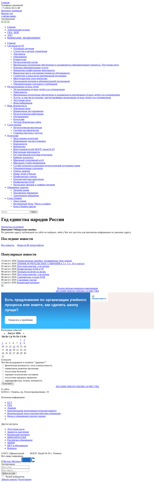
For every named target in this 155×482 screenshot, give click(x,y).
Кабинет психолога (23, 157)
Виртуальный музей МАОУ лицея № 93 (33, 149)
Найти (33, 212)
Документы (19, 54)
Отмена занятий (21, 171)
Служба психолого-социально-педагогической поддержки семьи (46, 165)
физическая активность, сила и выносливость (28, 365)
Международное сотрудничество (30, 78)
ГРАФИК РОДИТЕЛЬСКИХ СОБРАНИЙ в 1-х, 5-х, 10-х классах (50, 263)
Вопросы (12, 448)
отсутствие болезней (15, 371)
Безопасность (20, 144)
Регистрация (24, 479)
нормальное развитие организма (21, 368)
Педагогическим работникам (28, 114)
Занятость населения (18, 432)
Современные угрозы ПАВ (31, 277)
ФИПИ (11, 442)
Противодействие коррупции (28, 179)
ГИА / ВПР (13, 32)
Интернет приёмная (11, 10)
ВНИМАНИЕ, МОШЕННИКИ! (23, 38)
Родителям (18, 119)
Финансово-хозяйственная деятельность (34, 70)
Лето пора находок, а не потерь (33, 266)
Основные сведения (23, 48)
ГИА (9, 405)
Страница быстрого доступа (28, 133)
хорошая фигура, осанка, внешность (23, 380)
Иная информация (22, 103)
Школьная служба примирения (29, 163)
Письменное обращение (25, 193)
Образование (20, 56)
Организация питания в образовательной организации (41, 81)
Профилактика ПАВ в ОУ (30, 269)
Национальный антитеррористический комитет (32, 410)
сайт (27, 453)
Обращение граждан (17, 187)
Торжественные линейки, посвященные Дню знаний (44, 260)
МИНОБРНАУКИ (16, 437)
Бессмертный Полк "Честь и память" (32, 203)
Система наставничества (26, 130)
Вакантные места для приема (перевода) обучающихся (41, 73)
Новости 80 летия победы (30, 245)
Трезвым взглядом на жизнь (31, 271)
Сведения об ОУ (15, 45)
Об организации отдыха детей (23, 86)
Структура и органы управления (30, 51)
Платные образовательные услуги (30, 67)
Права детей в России (24, 173)
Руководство (19, 59)
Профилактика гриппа (25, 176)
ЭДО (9, 35)
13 (14, 346)
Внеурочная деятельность (26, 152)
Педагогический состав (25, 62)
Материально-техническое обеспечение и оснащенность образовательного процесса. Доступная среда (66, 65)
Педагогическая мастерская (27, 127)
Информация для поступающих (29, 141)
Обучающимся (20, 116)
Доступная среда (22, 100)
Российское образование (20, 440)
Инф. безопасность (17, 105)
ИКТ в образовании (17, 445)
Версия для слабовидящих (8, 14)
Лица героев (19, 201)
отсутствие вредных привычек (20, 377)
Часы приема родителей (25, 138)
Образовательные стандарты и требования (35, 84)
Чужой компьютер (14, 476)
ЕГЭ (9, 402)
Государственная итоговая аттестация (32, 154)
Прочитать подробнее (12, 227)
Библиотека (19, 146)
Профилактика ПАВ (24, 182)
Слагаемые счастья (26, 280)
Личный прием (21, 190)
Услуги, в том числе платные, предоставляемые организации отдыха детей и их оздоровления (62, 97)
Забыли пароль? (9, 479)
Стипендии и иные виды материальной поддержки (39, 75)
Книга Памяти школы (24, 206)
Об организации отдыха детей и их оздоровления (39, 89)
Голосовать (7, 383)
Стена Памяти (14, 198)
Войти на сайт (8, 473)
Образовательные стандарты (28, 168)
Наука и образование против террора (26, 416)
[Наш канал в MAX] (8, 22)
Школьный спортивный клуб (28, 160)
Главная (5, 2)
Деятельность (20, 92)
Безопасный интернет (28, 282)
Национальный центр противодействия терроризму (34, 413)
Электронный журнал (18, 29)
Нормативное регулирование (28, 111)
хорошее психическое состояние (21, 374)
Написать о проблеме (20, 320)
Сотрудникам (14, 124)
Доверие (11, 408)
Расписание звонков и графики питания (34, 184)
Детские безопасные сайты (27, 122)
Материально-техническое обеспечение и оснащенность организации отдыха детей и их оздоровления (66, 94)
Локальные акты (21, 108)
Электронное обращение (26, 195)
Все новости (8, 245)
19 (10, 350)
